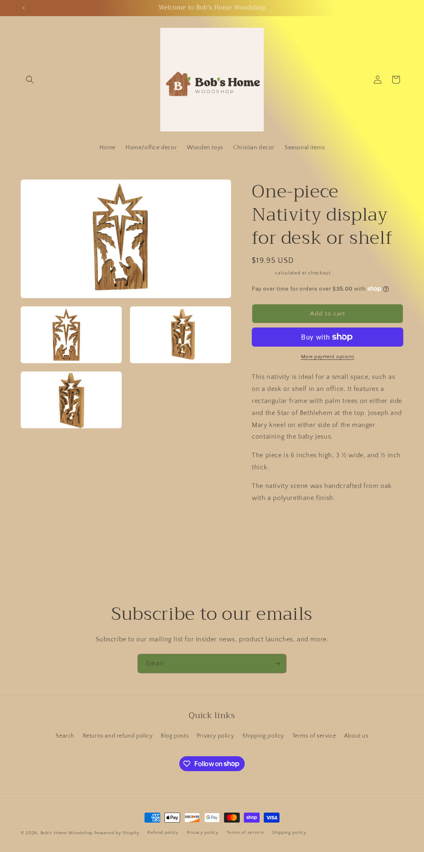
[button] (30, 79)
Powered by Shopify (117, 832)
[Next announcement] (400, 8)
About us (356, 736)
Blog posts (174, 736)
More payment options (327, 356)
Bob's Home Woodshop (67, 832)
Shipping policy (263, 736)
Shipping (263, 273)
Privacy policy (215, 736)
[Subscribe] (277, 663)
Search (65, 736)
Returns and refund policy (118, 736)
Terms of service (314, 736)
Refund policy (162, 832)
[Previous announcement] (23, 8)
